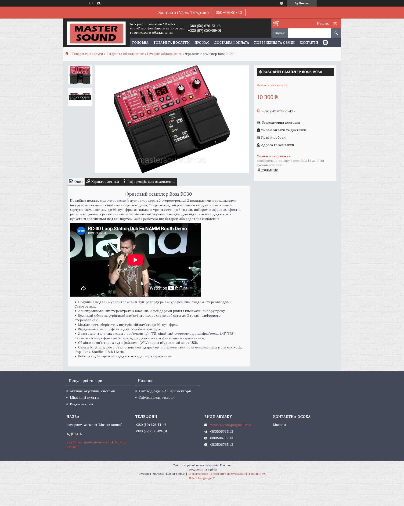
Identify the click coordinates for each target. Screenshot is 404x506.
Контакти (308, 43)
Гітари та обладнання (125, 54)
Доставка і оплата (231, 43)
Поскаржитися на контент (206, 473)
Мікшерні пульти (84, 397)
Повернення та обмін (274, 43)
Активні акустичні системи (92, 391)
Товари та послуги (172, 43)
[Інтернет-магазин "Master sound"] (96, 33)
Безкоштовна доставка (281, 123)
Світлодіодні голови (157, 397)
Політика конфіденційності (246, 473)
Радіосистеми (81, 404)
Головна (140, 43)
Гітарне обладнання (164, 54)
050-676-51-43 (229, 12)
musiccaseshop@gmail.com (230, 425)
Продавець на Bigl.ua (202, 469)
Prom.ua (225, 465)
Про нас (202, 43)
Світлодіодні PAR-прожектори (165, 391)
